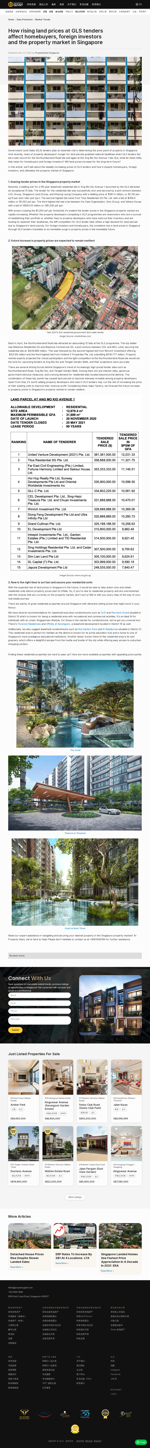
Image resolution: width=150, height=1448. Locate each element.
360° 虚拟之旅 (49, 1383)
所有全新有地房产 (50, 1312)
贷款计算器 (13, 1378)
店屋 (10, 1338)
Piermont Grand (120, 612)
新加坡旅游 (13, 1387)
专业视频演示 (48, 1378)
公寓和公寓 (13, 1325)
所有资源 (12, 1361)
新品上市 (43, 4)
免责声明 (80, 1441)
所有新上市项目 (118, 1312)
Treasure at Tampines (75, 833)
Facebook (115, 1374)
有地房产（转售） (16, 1320)
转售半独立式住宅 (84, 1325)
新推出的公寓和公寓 (120, 1316)
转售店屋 (80, 1338)
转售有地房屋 (35, 11)
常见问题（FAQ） (84, 1378)
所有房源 (31, 4)
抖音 (113, 1361)
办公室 (79, 1370)
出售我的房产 (124, 11)
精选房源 (9, 11)
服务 (54, 4)
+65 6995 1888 (15, 1292)
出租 (135, 11)
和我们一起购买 (49, 1365)
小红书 (114, 1378)
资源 (61, 4)
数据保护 (98, 1441)
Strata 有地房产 (118, 1329)
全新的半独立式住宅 (51, 1325)
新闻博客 (12, 1370)
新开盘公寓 (92, 11)
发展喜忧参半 (117, 1325)
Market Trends (42, 19)
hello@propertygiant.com (20, 1287)
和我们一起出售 (49, 1361)
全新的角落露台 (49, 1320)
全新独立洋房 (48, 1334)
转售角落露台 (82, 1320)
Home (11, 19)
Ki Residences (110, 629)
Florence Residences (29, 623)
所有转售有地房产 (84, 1312)
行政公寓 (115, 1320)
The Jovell (75, 750)
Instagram (115, 1370)
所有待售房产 (14, 1312)
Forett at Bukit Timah (75, 928)
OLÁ (103, 612)
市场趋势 (12, 1365)
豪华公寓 (113, 11)
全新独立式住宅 (49, 1329)
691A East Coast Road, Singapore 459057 (28, 1296)
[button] (31, 4)
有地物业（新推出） (17, 1316)
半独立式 (69, 11)
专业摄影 (46, 1374)
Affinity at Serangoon (58, 623)
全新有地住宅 (21, 11)
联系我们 (96, 4)
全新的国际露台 (49, 1316)
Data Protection (25, 19)
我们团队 (80, 1365)
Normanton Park (87, 629)
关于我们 (71, 4)
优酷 (113, 1365)
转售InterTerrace (84, 1316)
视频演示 (12, 1374)
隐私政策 (89, 1441)
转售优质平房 (82, 1334)
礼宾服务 (46, 1387)
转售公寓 (103, 11)
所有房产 (142, 11)
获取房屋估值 (48, 1370)
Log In (114, 1394)
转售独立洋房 (82, 1329)
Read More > (16, 1267)
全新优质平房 (48, 1338)
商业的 (11, 1334)
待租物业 (12, 1343)
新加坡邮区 (13, 1383)
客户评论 (80, 1374)
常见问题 (84, 4)
